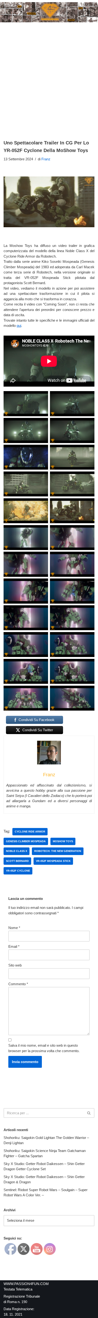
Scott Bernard (17, 861)
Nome (14, 928)
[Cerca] (89, 1113)
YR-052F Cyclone (18, 870)
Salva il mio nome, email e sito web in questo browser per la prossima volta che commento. (43, 1048)
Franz (45, 159)
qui (19, 326)
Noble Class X (16, 851)
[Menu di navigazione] (88, 12)
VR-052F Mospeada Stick (53, 861)
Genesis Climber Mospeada (26, 841)
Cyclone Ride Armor (30, 831)
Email (14, 946)
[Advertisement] (49, 73)
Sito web (15, 965)
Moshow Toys (63, 841)
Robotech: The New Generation (57, 851)
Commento (18, 984)
